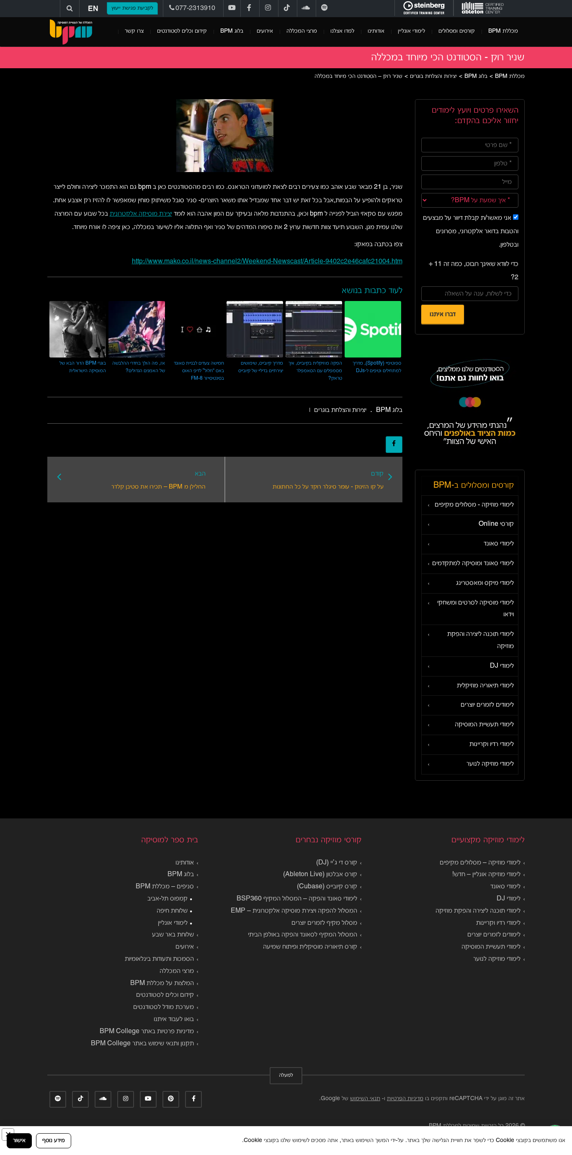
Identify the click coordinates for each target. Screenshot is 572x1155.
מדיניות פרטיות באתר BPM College (147, 1031)
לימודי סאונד (499, 544)
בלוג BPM (231, 31)
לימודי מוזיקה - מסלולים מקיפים (474, 505)
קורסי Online (496, 524)
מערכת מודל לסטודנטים (163, 1007)
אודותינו (376, 31)
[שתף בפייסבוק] (394, 444)
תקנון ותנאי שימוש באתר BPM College (142, 1044)
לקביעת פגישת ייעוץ (132, 8)
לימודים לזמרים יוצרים (487, 705)
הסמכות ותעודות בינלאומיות (159, 959)
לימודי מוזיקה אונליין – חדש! (486, 874)
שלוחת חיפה (172, 911)
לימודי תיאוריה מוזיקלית (485, 686)
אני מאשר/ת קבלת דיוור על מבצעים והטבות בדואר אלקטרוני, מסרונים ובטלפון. (470, 231)
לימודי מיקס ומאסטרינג (485, 583)
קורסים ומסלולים (456, 31)
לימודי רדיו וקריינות (491, 744)
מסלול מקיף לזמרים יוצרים (324, 923)
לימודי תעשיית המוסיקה (484, 725)
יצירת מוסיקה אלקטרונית (141, 214)
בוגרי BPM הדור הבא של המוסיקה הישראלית (82, 367)
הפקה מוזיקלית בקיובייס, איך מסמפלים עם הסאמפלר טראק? (315, 371)
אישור (19, 1140)
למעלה (286, 1075)
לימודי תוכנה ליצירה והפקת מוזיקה (480, 640)
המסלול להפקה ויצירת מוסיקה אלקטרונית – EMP (294, 911)
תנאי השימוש (365, 1098)
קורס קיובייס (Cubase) (327, 887)
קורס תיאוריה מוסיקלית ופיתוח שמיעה (310, 947)
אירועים (265, 31)
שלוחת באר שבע (173, 935)
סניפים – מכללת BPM (165, 887)
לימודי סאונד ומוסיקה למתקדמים (473, 563)
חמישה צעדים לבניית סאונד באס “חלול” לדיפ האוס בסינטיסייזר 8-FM (199, 371)
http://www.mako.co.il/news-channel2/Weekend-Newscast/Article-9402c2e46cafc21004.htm (267, 262)
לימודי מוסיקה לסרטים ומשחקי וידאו (475, 609)
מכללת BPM (503, 31)
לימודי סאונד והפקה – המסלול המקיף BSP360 (297, 899)
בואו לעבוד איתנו (174, 1019)
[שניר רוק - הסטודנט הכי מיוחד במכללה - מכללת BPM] (70, 32)
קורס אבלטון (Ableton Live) (320, 874)
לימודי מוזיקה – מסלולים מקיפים (480, 863)
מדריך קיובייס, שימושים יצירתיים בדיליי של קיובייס (260, 367)
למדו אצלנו (342, 31)
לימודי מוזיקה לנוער (490, 764)
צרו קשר (134, 31)
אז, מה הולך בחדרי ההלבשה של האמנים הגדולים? (138, 367)
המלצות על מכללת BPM (162, 983)
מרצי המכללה (301, 31)
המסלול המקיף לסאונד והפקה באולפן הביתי (302, 935)
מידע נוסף (53, 1140)
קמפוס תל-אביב (167, 899)
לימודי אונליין (411, 31)
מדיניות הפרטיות (405, 1098)
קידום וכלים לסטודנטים (182, 31)
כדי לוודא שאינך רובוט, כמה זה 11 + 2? (473, 270)
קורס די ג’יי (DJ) (336, 863)
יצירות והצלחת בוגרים (340, 410)
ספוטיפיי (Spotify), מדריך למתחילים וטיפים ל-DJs (377, 367)
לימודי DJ (502, 666)
